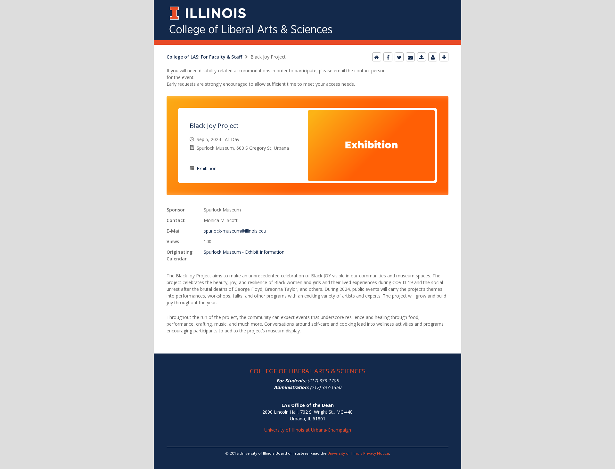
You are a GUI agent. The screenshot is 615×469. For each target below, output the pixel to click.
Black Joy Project (214, 125)
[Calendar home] (376, 56)
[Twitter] (399, 56)
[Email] (410, 56)
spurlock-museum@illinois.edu (235, 231)
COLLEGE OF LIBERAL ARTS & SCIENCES (307, 371)
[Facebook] (387, 56)
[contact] (432, 56)
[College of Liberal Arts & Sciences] (307, 3)
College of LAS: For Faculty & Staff (204, 57)
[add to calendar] (421, 56)
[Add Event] (443, 56)
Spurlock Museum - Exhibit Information (244, 252)
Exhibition (207, 168)
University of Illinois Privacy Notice (358, 453)
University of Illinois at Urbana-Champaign (307, 430)
